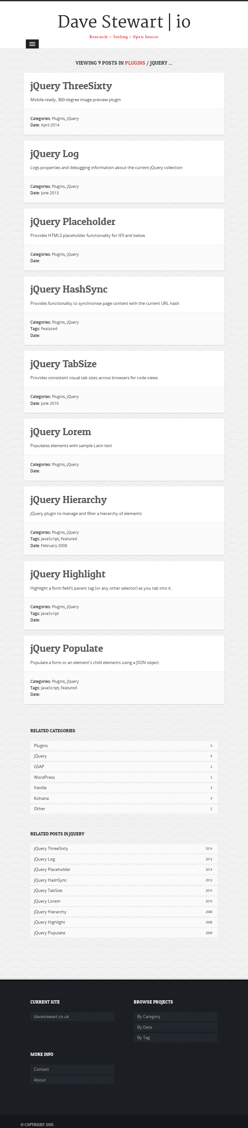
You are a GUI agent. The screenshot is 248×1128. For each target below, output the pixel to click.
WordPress (123, 777)
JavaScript (50, 539)
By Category (148, 1016)
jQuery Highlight (68, 574)
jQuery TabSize (63, 364)
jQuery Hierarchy (68, 499)
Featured (49, 328)
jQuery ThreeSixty (71, 85)
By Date (144, 1027)
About (40, 1080)
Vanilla (123, 787)
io (183, 22)
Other (123, 808)
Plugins (135, 63)
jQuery (73, 118)
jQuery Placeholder (72, 221)
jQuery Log (54, 153)
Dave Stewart (110, 22)
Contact (41, 1069)
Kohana (123, 798)
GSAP (123, 766)
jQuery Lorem (60, 431)
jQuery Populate (66, 648)
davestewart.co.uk (51, 1016)
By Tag (143, 1037)
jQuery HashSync (69, 289)
